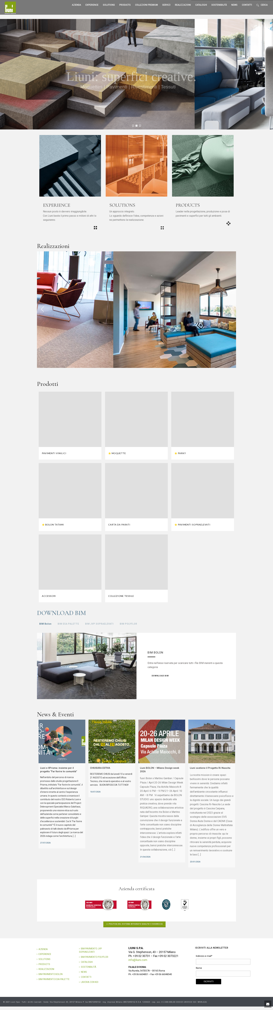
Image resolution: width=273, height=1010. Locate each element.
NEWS (84, 972)
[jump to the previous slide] (42, 310)
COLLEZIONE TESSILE (121, 596)
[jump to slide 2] (136, 126)
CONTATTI (86, 977)
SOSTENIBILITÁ (88, 967)
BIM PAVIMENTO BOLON (51, 974)
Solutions (109, 5)
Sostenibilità (219, 5)
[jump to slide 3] (140, 126)
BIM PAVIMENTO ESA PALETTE (54, 979)
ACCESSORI (49, 596)
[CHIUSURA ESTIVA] (111, 741)
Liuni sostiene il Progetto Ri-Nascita (210, 768)
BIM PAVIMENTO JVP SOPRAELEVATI (90, 950)
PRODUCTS (44, 964)
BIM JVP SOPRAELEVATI (99, 624)
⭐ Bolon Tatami (53, 524)
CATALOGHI (87, 962)
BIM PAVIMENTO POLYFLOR (94, 957)
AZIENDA (43, 949)
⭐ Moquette (117, 453)
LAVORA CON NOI (89, 982)
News (234, 5)
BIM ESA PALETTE (68, 624)
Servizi (166, 5)
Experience (91, 5)
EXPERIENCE (45, 954)
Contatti (247, 5)
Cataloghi (201, 5)
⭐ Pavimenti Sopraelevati (192, 524)
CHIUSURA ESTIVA (100, 768)
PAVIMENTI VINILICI (54, 453)
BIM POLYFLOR (128, 624)
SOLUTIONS (44, 959)
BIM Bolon (45, 624)
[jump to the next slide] (230, 310)
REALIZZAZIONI (183, 5)
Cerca (264, 5)
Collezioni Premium (146, 5)
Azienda (76, 5)
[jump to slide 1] (133, 126)
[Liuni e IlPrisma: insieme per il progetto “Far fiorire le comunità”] (62, 741)
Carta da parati (119, 524)
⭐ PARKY (180, 453)
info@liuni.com (137, 960)
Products (125, 5)
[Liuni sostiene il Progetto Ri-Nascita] (211, 741)
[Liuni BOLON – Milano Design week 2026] (161, 741)
